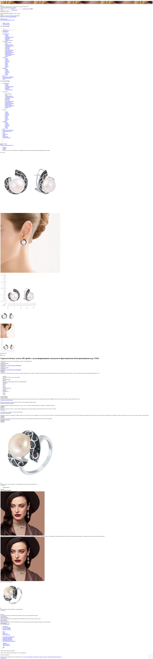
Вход (1, 20)
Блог (4, 75)
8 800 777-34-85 (11, 20)
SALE (4, 79)
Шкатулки (7, 47)
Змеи (6, 43)
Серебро (7, 36)
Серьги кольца (8, 55)
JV (1, 354)
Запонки (7, 66)
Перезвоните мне (4, 18)
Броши (6, 64)
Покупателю (5, 134)
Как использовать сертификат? (9, 641)
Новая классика (8, 53)
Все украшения (6, 33)
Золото (6, 34)
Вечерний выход (8, 51)
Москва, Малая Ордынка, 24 (7, 145)
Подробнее (2, 409)
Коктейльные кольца (9, 52)
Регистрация (5, 20)
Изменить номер (13, 15)
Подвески (7, 60)
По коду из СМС (3, 7)
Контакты (5, 643)
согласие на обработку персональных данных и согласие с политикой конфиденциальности (42, 656)
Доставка (2, 406)
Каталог (4, 148)
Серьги (6, 59)
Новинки (7, 39)
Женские (4, 390)
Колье (6, 62)
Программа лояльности (7, 637)
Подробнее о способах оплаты (6, 400)
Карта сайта (5, 633)
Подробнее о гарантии (5, 419)
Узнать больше (3, 616)
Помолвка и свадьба (9, 37)
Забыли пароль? (26, 8)
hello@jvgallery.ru (6, 645)
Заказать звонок (6, 487)
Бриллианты (7, 38)
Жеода (6, 56)
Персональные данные (7, 640)
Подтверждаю (3, 657)
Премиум (5, 68)
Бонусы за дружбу (6, 634)
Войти (18, 15)
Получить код (14, 10)
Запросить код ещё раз (5, 15)
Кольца (6, 58)
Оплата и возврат (4, 396)
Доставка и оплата (6, 627)
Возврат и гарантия (7, 629)
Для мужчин (7, 46)
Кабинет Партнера (6, 137)
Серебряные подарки (9, 45)
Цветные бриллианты (9, 54)
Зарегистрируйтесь (12, 16)
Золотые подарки (8, 44)
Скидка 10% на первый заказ (9, 636)
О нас (4, 133)
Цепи (6, 65)
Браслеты (7, 61)
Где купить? (5, 626)
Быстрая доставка (8, 40)
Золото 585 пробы (6, 379)
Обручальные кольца (9, 50)
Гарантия (2, 416)
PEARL (4, 383)
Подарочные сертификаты (8, 76)
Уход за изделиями (6, 628)
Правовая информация (7, 638)
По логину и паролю (12, 7)
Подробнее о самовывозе (5, 413)
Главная (4, 147)
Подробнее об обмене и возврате (7, 403)
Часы (6, 67)
